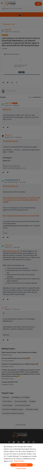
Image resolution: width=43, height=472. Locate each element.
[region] (21, 457)
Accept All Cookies (21, 465)
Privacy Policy (19, 461)
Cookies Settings (21, 468)
